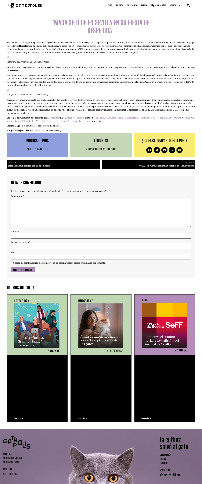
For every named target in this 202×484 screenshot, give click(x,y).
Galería (163, 458)
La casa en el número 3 (58, 121)
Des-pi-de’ (41, 121)
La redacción (165, 454)
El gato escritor (158, 5)
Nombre (15, 231)
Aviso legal (7, 453)
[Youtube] (179, 474)
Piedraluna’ (176, 117)
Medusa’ (187, 117)
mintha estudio (13, 473)
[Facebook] (161, 474)
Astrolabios (29, 121)
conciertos (92, 148)
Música (119, 5)
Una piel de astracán (81, 121)
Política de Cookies (11, 462)
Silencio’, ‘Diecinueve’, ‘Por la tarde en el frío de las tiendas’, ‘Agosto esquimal (132, 117)
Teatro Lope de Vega (99, 45)
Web (13, 252)
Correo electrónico (20, 242)
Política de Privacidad (12, 458)
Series (144, 5)
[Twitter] (165, 474)
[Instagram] (170, 474)
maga (113, 148)
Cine (110, 5)
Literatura (132, 5)
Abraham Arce (38, 130)
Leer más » (18, 418)
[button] (188, 5)
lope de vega (104, 148)
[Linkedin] (174, 474)
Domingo (54, 117)
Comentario (17, 196)
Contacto (164, 462)
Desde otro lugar (74, 117)
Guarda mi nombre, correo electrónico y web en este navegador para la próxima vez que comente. (59, 263)
